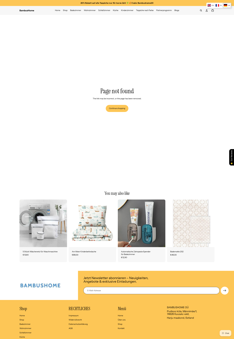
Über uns (122, 320)
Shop (22, 320)
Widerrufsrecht (75, 320)
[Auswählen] (112, 242)
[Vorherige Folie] (24, 223)
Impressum (74, 315)
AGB (71, 328)
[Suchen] (201, 10)
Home (22, 315)
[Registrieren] (225, 291)
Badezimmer (25, 324)
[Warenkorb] (213, 10)
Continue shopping (117, 108)
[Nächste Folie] (63, 223)
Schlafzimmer (25, 332)
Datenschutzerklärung (78, 324)
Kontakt (121, 328)
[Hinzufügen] (62, 242)
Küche (22, 337)
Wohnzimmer (25, 328)
